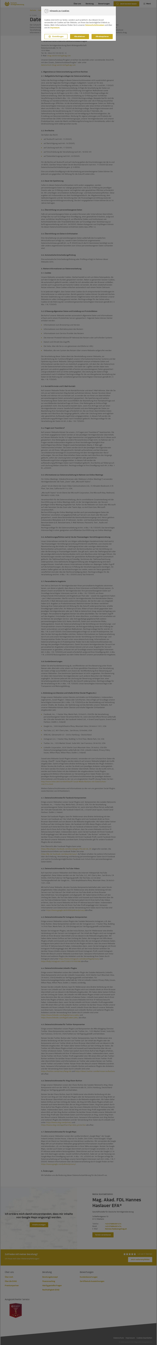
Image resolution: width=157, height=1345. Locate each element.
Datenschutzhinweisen (94, 25)
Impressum (54, 27)
